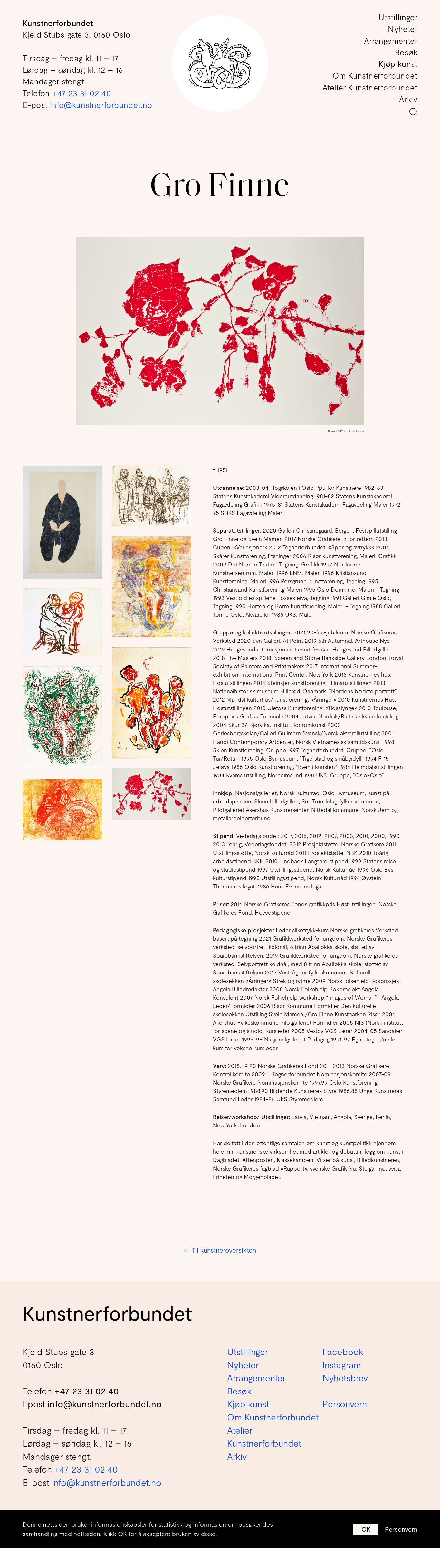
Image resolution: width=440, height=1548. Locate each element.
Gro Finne (356, 431)
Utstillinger (397, 17)
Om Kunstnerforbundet (374, 75)
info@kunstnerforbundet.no (101, 104)
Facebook (342, 1351)
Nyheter (402, 28)
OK (365, 1529)
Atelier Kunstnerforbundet (369, 87)
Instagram (341, 1364)
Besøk (406, 52)
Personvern (401, 1529)
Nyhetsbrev (345, 1377)
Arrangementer (390, 40)
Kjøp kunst (397, 64)
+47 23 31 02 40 (81, 93)
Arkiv (408, 99)
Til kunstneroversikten (220, 1250)
